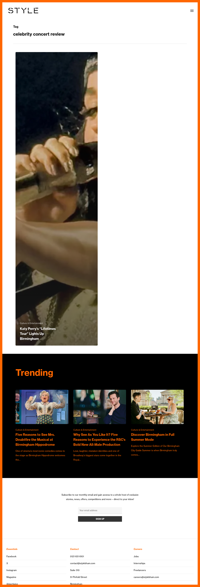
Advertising (12, 584)
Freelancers (140, 570)
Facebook (11, 556)
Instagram (11, 570)
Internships (139, 563)
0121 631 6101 (77, 556)
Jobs (136, 556)
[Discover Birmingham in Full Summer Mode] (157, 423)
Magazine (11, 577)
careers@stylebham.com (146, 577)
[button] (192, 10)
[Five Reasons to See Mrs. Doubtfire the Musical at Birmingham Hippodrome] (42, 426)
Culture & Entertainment (31, 323)
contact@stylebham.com (82, 563)
